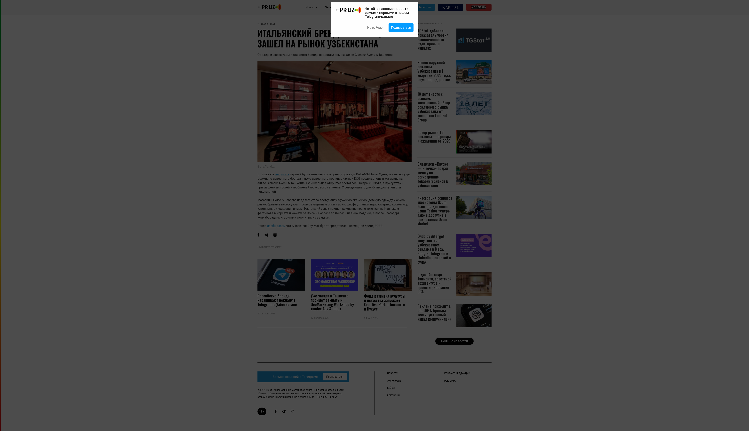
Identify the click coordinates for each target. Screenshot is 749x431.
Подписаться (401, 27)
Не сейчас (374, 27)
